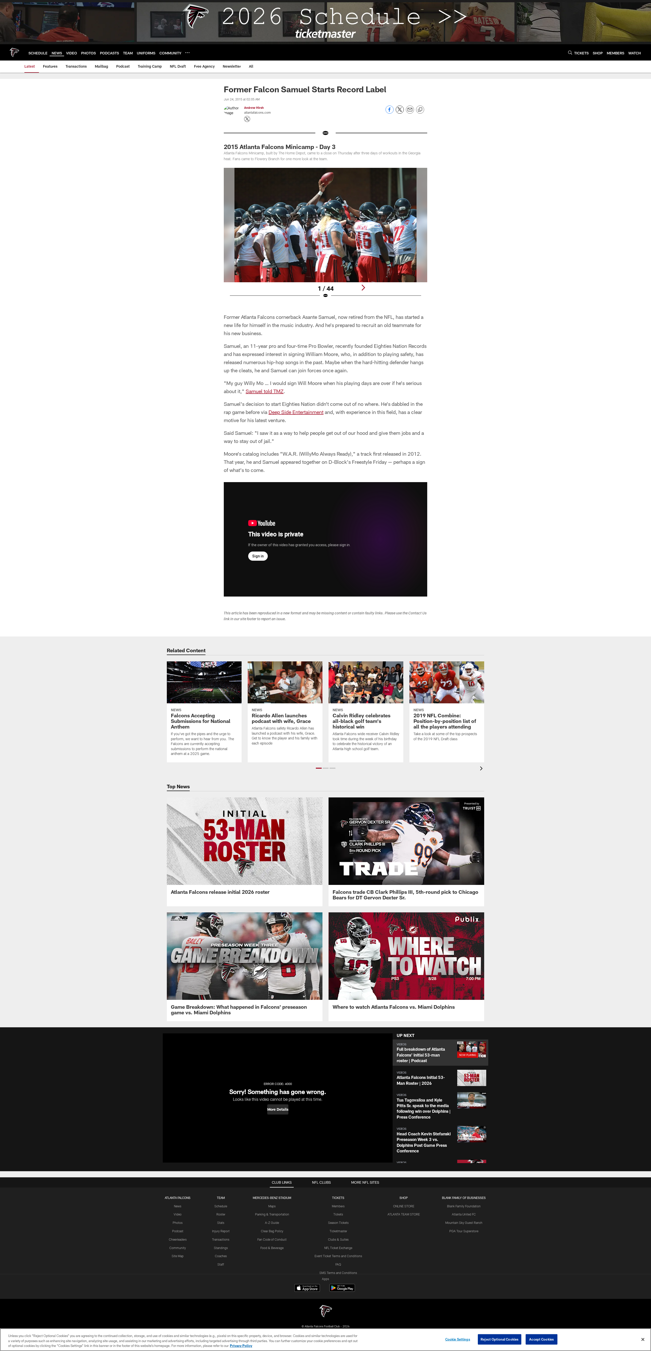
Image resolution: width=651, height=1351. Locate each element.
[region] (325, 1339)
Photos (178, 1222)
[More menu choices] (187, 53)
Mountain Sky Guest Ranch (463, 1222)
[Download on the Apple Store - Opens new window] (307, 1288)
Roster (220, 1214)
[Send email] (410, 112)
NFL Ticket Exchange (338, 1248)
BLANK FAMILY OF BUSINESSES (464, 1197)
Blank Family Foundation (464, 1206)
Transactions (220, 1239)
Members (338, 1206)
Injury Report (221, 1231)
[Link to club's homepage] (14, 52)
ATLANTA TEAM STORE (404, 1214)
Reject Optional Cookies (500, 1339)
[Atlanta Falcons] (325, 1311)
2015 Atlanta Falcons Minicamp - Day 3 (279, 146)
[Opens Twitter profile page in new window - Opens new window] (247, 119)
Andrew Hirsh (254, 107)
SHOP (404, 1197)
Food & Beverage (272, 1248)
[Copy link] (420, 110)
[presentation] (482, 769)
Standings (221, 1248)
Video (178, 1214)
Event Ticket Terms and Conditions (338, 1256)
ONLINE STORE (403, 1206)
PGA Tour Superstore (463, 1231)
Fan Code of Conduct (272, 1239)
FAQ (338, 1264)
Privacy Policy (241, 1346)
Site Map (178, 1256)
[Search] (570, 52)
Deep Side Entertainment (296, 412)
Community (177, 1248)
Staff (220, 1264)
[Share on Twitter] (400, 112)
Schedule (220, 1206)
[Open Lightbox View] (325, 236)
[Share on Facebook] (390, 112)
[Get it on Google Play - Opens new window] (342, 1290)
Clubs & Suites (338, 1239)
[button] (318, 768)
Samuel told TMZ (265, 391)
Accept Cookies (541, 1339)
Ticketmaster (338, 1231)
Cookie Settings (457, 1339)
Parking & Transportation (272, 1214)
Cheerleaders (178, 1239)
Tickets (338, 1214)
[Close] (642, 1339)
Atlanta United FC (464, 1214)
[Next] (363, 288)
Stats (220, 1222)
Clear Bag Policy (272, 1231)
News (177, 1206)
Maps (272, 1206)
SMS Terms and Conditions (338, 1272)
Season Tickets (338, 1222)
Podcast (177, 1231)
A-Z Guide (272, 1222)
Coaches (221, 1256)
